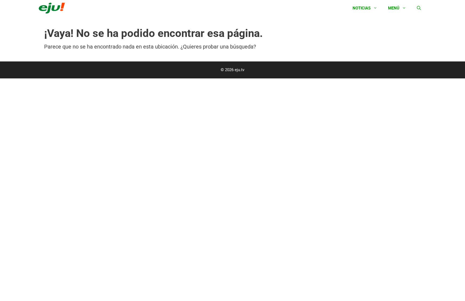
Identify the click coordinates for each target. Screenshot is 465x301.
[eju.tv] (53, 8)
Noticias (362, 8)
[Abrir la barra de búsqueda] (418, 8)
